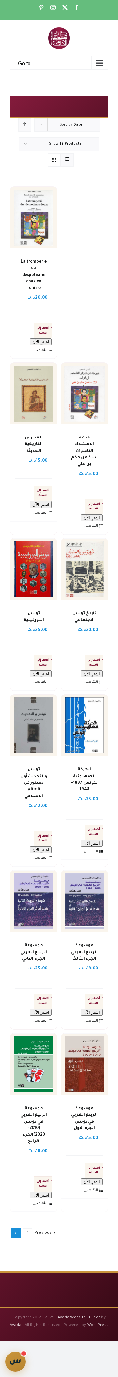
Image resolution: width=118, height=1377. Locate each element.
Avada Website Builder (79, 1318)
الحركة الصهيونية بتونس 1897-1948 (84, 779)
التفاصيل (40, 350)
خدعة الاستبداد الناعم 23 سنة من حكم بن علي (84, 451)
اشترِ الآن (40, 341)
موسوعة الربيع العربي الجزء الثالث (84, 952)
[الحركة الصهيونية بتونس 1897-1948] (84, 725)
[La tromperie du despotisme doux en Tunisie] (33, 217)
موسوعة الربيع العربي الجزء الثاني (33, 952)
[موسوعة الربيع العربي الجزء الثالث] (84, 901)
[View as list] (67, 160)
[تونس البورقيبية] (33, 569)
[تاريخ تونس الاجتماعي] (84, 569)
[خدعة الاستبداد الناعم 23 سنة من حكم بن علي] (84, 393)
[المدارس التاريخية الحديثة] (33, 393)
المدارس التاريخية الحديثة (34, 444)
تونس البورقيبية (34, 617)
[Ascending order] (24, 125)
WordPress (97, 1325)
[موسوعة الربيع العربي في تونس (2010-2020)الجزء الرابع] (33, 1064)
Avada (15, 1325)
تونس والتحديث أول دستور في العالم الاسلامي (33, 782)
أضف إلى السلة (43, 331)
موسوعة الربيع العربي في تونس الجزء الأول (84, 1118)
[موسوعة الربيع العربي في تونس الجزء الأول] (84, 1064)
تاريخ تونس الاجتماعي (84, 617)
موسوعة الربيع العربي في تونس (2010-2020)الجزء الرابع (33, 1125)
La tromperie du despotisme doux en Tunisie (34, 275)
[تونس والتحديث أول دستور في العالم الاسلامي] (33, 725)
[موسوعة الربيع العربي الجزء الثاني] (33, 901)
